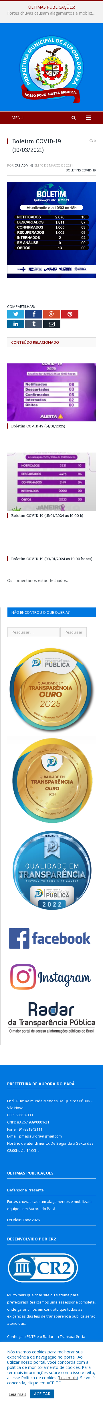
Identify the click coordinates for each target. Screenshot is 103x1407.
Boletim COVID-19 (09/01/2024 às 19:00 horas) (51, 558)
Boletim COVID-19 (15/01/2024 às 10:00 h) (47, 515)
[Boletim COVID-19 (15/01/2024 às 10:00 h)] (51, 482)
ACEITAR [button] (42, 1393)
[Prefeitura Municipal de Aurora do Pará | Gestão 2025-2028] (51, 68)
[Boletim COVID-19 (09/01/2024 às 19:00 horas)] (51, 548)
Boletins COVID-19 (81, 170)
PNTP (31, 1336)
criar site (42, 1294)
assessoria (68, 1302)
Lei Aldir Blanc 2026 (23, 1219)
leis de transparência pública (59, 1316)
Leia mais (68, 1377)
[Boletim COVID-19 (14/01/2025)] (51, 392)
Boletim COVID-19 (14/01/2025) (38, 426)
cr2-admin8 (24, 165)
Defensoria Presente (25, 1190)
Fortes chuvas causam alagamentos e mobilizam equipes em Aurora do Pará (53, 13)
